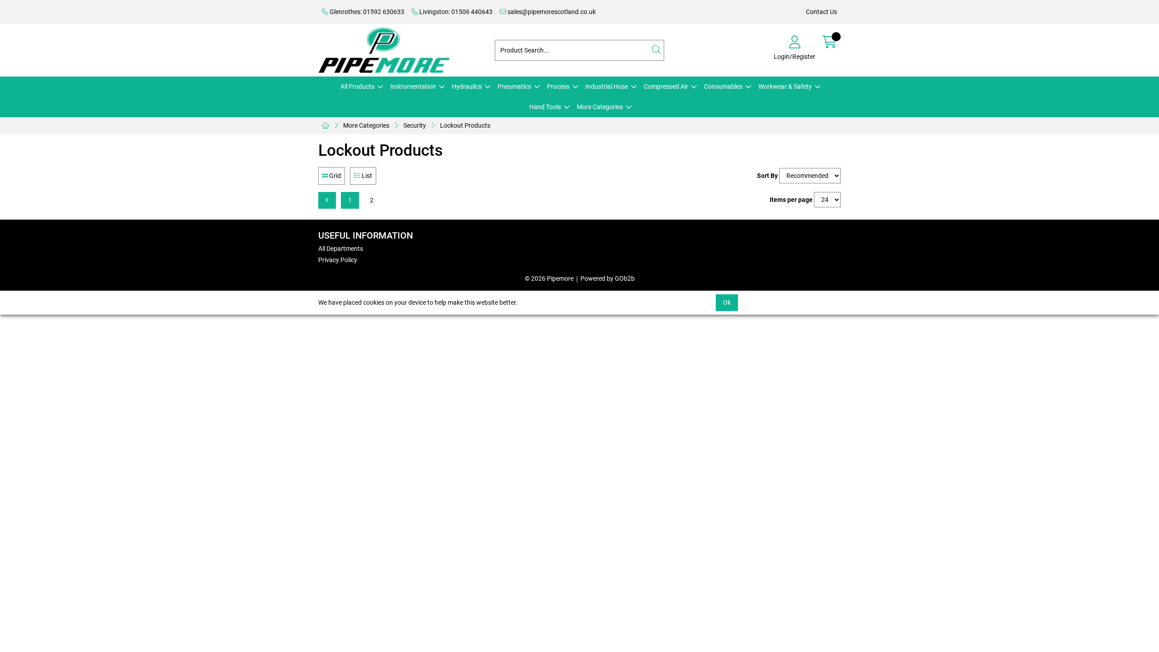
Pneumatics (514, 86)
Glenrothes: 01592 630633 (366, 11)
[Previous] (327, 200)
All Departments (340, 248)
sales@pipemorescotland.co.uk (551, 11)
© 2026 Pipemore (549, 278)
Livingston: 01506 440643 (455, 11)
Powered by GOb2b (607, 278)
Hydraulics (467, 86)
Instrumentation (413, 86)
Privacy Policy (337, 260)
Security (414, 125)
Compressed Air (666, 86)
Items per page (791, 199)
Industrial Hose (606, 86)
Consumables (723, 86)
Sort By (767, 175)
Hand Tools (545, 106)
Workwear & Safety (785, 86)
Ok (727, 302)
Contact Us (821, 11)
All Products (357, 86)
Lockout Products (465, 125)
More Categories (600, 106)
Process (558, 86)
